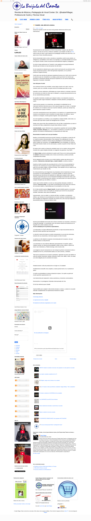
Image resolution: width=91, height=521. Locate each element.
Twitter (17, 351)
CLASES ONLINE (23, 19)
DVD (72, 51)
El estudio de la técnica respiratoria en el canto (44, 303)
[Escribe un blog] (38, 355)
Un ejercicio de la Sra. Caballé (40, 300)
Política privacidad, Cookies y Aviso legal (22, 503)
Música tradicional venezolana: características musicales (51, 405)
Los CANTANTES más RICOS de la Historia (48, 399)
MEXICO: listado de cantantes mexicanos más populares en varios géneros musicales (57, 367)
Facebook (18, 345)
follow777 (66, 511)
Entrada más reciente (37, 358)
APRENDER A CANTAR (35, 19)
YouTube (17, 353)
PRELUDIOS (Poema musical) (40, 467)
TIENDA (66, 19)
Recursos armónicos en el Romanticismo (42, 469)
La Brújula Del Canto (51, 350)
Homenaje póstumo (38, 296)
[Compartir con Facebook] (40, 355)
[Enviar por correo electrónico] (36, 355)
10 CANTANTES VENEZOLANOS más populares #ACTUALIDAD (52, 418)
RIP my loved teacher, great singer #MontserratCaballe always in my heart (49, 348)
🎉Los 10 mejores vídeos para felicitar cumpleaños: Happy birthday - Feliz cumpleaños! (57, 386)
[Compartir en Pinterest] (41, 355)
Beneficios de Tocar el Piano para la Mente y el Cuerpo (45, 466)
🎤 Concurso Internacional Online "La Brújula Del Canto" (50, 424)
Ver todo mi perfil (36, 453)
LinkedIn (17, 348)
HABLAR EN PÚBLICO (57, 19)
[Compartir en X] (39, 355)
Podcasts (18, 350)
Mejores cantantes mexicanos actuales (47, 412)
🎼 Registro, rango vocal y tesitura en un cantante (49, 380)
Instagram (18, 347)
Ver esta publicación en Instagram (41, 332)
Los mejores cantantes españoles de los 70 (48, 374)
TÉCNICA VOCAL (46, 19)
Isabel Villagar (39, 28)
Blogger (45, 512)
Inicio (56, 358)
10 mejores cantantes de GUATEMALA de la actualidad (50, 393)
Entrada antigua (73, 358)
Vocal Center (42, 505)
